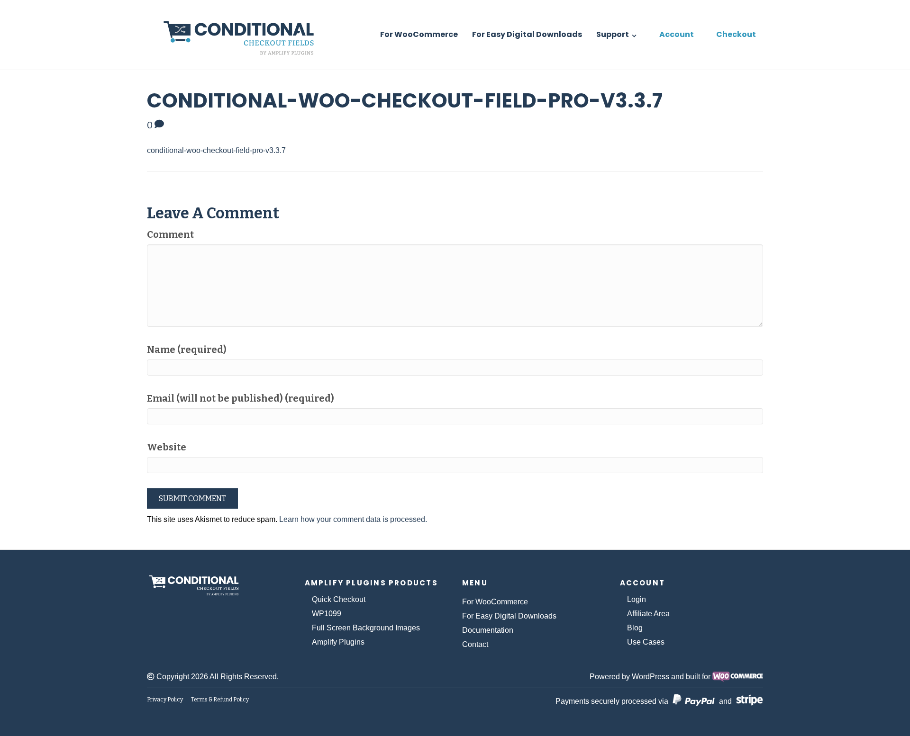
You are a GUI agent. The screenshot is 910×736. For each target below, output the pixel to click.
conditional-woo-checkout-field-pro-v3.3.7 (216, 150)
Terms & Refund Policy (220, 699)
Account (676, 34)
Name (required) (187, 349)
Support (612, 34)
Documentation (487, 630)
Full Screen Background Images (366, 628)
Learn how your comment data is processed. (353, 519)
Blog (635, 628)
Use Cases (645, 642)
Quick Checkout (338, 599)
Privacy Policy (165, 699)
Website (166, 447)
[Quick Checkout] (250, 585)
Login (636, 599)
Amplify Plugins (338, 642)
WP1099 (326, 614)
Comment (170, 234)
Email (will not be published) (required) (240, 398)
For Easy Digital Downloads (527, 34)
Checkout (736, 34)
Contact (475, 644)
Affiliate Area (648, 614)
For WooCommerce (419, 34)
